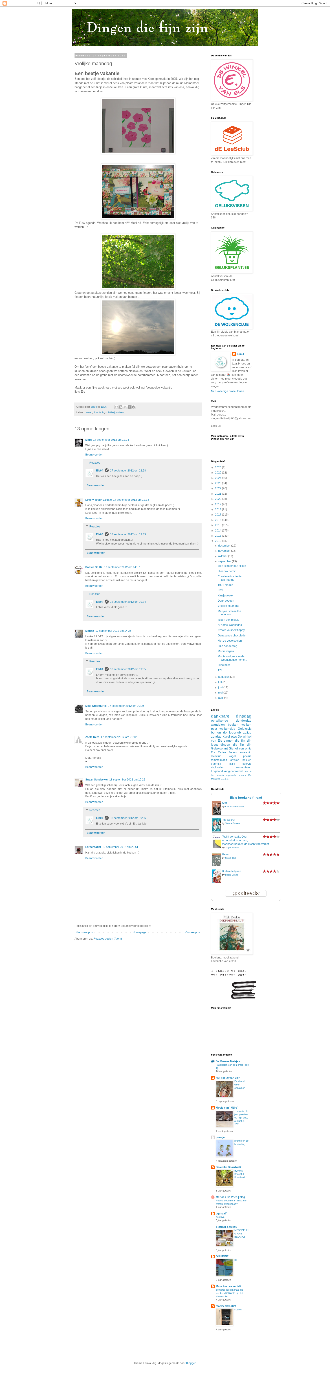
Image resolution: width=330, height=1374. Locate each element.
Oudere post (192, 932)
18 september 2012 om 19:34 (128, 601)
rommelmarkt (219, 760)
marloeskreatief (226, 1306)
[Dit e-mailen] (116, 407)
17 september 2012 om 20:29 (126, 705)
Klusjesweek (225, 595)
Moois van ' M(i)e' (227, 1107)
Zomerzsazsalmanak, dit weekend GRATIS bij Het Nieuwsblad (229, 1293)
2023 (218, 483)
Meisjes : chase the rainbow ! (229, 613)
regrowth (231, 775)
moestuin (245, 752)
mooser (242, 775)
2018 (218, 509)
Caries (222, 752)
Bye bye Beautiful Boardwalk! (240, 1174)
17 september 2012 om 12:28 (128, 470)
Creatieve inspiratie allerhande (230, 578)
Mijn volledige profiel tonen (227, 391)
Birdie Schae (231, 875)
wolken (120, 412)
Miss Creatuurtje (96, 705)
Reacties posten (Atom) (107, 938)
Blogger (191, 1363)
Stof (224, 803)
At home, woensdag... (231, 625)
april (221, 697)
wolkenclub (227, 728)
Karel (226, 736)
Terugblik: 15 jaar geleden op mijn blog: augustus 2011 (241, 1118)
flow (96, 412)
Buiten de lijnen (231, 871)
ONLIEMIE (222, 1256)
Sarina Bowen (232, 823)
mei (220, 692)
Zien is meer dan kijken (232, 565)
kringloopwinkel (233, 771)
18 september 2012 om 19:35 (128, 669)
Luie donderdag (227, 646)
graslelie (225, 779)
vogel (232, 756)
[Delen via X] (125, 407)
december (224, 545)
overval (246, 763)
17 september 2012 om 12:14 (111, 439)
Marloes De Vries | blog (230, 1197)
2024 (218, 478)
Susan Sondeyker (96, 779)
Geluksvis (244, 728)
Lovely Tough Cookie (98, 499)
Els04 (99, 470)
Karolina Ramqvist (234, 806)
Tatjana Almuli (232, 847)
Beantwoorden (94, 454)
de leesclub (232, 732)
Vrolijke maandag (228, 605)
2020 (218, 498)
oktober (223, 556)
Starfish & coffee (226, 1226)
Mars (88, 439)
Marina (89, 630)
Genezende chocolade (232, 635)
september (225, 561)
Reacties (94, 462)
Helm (225, 854)
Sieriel (233, 748)
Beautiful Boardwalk (229, 1167)
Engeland (217, 771)
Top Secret (228, 819)
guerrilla (216, 763)
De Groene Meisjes (228, 1061)
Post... (221, 590)
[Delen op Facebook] (129, 407)
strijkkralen (217, 767)
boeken (233, 724)
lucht (101, 412)
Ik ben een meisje (228, 619)
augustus (224, 676)
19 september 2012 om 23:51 (120, 847)
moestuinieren (242, 767)
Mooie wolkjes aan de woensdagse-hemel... (232, 658)
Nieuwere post (84, 932)
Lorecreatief (93, 847)
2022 (218, 488)
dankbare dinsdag (231, 716)
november (224, 550)
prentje (220, 1137)
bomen (88, 412)
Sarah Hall (230, 858)
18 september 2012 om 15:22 (127, 779)
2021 (218, 493)
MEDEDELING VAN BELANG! (241, 1233)
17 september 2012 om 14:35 (113, 630)
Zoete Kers (92, 737)
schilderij (110, 412)
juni (220, 687)
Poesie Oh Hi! (94, 567)
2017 (218, 514)
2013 (218, 535)
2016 (218, 520)
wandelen (218, 724)
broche (247, 771)
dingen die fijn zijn (235, 744)
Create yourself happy (231, 630)
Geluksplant (219, 748)
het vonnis (217, 775)
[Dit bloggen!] (121, 407)
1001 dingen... (226, 585)
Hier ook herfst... (228, 571)
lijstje (232, 763)
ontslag (234, 760)
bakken (246, 760)
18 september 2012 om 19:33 (128, 534)
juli (220, 682)
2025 (218, 472)
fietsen (233, 752)
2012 (218, 540)
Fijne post (224, 665)
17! (220, 670)
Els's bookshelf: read (246, 797)
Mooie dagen (226, 651)
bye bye (220, 1217)
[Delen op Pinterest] (133, 407)
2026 (218, 467)
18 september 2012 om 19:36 (128, 818)
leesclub (216, 756)
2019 (218, 504)
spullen (238, 1309)
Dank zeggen (226, 600)
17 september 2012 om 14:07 (122, 567)
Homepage (139, 932)
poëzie (247, 756)
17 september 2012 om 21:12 (119, 737)
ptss (234, 736)
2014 (218, 530)
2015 (218, 525)
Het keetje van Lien (228, 1077)
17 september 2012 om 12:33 (131, 499)
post (214, 728)
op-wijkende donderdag (231, 720)
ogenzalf (221, 1213)
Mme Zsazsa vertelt (228, 1286)
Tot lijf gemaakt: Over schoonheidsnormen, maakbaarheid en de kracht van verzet (245, 840)
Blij (235, 1259)
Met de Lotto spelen (230, 640)
